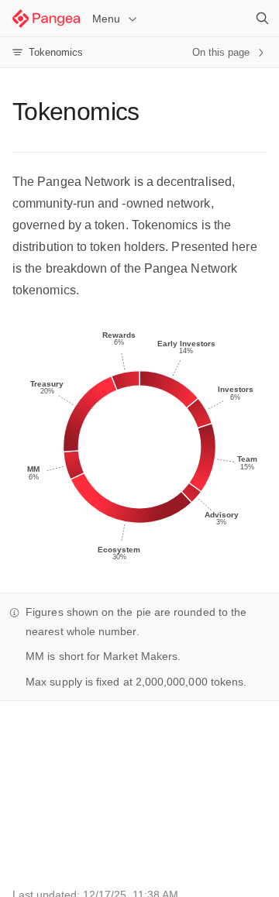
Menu (106, 18)
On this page (221, 52)
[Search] (262, 18)
